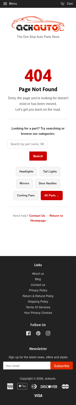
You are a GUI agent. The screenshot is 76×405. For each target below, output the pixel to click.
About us (38, 273)
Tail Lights (50, 171)
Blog (38, 279)
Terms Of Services (38, 307)
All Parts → (51, 195)
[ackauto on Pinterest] (38, 334)
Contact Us (37, 215)
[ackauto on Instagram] (48, 334)
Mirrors (24, 183)
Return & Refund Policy (38, 296)
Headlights (26, 171)
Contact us (38, 284)
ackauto (50, 378)
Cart (69, 3)
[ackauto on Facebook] (28, 334)
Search (38, 156)
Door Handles (48, 183)
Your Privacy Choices (38, 312)
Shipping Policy (38, 301)
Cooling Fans (26, 195)
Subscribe (61, 365)
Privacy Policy (38, 290)
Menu (12, 3)
